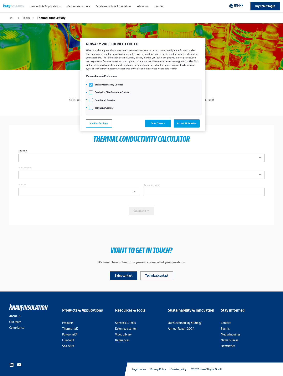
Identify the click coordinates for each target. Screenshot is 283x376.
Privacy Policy (158, 369)
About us (15, 316)
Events (225, 329)
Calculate (141, 211)
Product (22, 184)
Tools (26, 18)
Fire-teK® (68, 340)
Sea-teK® (68, 346)
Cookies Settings (99, 123)
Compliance (16, 328)
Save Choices (158, 123)
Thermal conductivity (51, 18)
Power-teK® (69, 334)
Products (67, 323)
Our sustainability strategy (185, 323)
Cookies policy (178, 369)
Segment (22, 151)
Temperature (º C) (152, 185)
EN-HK (236, 5)
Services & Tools (125, 323)
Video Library (123, 334)
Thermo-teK (70, 329)
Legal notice (139, 369)
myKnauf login (265, 6)
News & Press (229, 340)
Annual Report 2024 (181, 329)
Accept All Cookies (186, 123)
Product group (25, 167)
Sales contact (123, 276)
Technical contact (156, 276)
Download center (126, 329)
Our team (15, 322)
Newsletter (228, 346)
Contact (226, 323)
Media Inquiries (230, 334)
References (122, 340)
